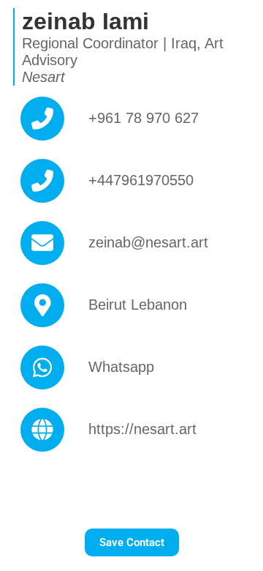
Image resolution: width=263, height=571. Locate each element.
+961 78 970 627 (143, 118)
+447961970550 (141, 180)
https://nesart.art (142, 429)
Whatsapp (121, 367)
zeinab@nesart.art (148, 242)
